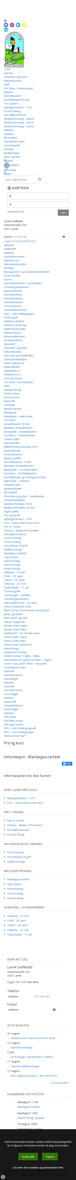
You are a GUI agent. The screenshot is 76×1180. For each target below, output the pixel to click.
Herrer (8, 686)
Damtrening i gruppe (29, 1128)
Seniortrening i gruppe (30, 1117)
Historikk (9, 405)
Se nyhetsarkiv (61, 1082)
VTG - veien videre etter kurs (22, 523)
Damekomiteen (13, 294)
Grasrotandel (12, 145)
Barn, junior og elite (16, 618)
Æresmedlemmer (14, 336)
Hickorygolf (11, 317)
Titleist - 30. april (14, 580)
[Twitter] (18, 25)
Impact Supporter (14, 621)
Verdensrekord (13, 340)
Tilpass (50, 1156)
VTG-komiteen (13, 306)
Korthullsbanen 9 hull (16, 99)
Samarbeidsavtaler (15, 264)
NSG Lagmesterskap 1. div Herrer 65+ (34, 1075)
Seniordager (11, 709)
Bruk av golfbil (12, 458)
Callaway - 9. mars (15, 572)
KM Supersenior (13, 724)
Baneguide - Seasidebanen (20, 431)
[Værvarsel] (6, 29)
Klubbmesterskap (14, 328)
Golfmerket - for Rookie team (22, 633)
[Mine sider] (5, 21)
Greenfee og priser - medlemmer (24, 496)
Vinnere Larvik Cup (15, 325)
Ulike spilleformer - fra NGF (21, 602)
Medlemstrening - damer (19, 118)
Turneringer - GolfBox (17, 595)
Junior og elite (12, 156)
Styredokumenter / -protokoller (23, 283)
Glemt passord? (15, 211)
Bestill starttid (12, 408)
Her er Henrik (12, 526)
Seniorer (9, 701)
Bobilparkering (13, 389)
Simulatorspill (12, 484)
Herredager (11, 694)
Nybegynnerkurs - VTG (18, 107)
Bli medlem (10, 137)
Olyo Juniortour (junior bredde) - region (27, 659)
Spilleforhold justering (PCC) (21, 446)
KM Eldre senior (13, 720)
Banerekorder (12, 450)
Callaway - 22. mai (14, 583)
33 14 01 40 (20, 236)
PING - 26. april (13, 576)
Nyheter (9, 245)
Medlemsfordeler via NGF (20, 507)
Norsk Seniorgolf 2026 (17, 606)
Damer (8, 671)
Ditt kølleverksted (15, 114)
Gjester (8, 73)
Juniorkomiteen (13, 290)
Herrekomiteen (13, 298)
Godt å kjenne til (14, 363)
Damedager (11, 678)
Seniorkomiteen (13, 302)
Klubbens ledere (14, 321)
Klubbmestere (12, 332)
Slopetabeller (12, 366)
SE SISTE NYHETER (23, 241)
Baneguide (10, 412)
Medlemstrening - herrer (19, 122)
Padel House (12, 393)
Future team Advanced (17, 644)
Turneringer (11, 591)
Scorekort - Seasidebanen (19, 435)
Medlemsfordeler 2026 (18, 504)
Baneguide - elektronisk (18, 416)
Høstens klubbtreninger (25, 1066)
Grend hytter (12, 397)
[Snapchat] (24, 25)
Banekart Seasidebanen (18, 427)
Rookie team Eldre (15, 629)
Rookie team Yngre (15, 625)
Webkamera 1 (13, 370)
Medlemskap (11, 153)
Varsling (8, 149)
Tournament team (15, 667)
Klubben (9, 130)
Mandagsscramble (15, 553)
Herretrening (12, 564)
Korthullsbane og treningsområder (25, 477)
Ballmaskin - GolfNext (17, 481)
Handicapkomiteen (15, 309)
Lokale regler (12, 439)
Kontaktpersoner (14, 141)
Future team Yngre (15, 637)
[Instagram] (12, 25)
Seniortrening (12, 568)
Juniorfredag (11, 648)
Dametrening (12, 561)
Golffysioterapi (13, 549)
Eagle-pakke (11, 511)
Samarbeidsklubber (15, 359)
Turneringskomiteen (16, 287)
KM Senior (10, 716)
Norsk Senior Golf (15, 735)
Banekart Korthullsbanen (19, 465)
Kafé (7, 84)
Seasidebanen (12, 95)
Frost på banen (13, 378)
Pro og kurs (11, 103)
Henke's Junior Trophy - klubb (22, 656)
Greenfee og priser (15, 76)
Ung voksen (11, 557)
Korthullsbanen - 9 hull (17, 462)
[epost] (64, 236)
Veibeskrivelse (13, 80)
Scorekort (10, 420)
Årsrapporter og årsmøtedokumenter (27, 271)
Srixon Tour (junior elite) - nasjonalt (25, 663)
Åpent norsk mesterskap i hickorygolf (27, 610)
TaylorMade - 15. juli (16, 587)
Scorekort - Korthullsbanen (20, 473)
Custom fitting (12, 538)
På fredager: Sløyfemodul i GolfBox (32, 1057)
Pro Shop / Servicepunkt (18, 88)
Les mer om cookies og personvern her (38, 1167)
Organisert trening (15, 652)
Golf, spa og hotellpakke (18, 355)
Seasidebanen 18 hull (16, 424)
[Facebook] (6, 25)
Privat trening (12, 111)
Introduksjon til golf (15, 545)
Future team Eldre (15, 640)
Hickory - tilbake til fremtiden (21, 530)
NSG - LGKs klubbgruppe (19, 313)
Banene (8, 92)
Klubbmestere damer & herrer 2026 (33, 1038)
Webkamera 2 (13, 374)
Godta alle (28, 1156)
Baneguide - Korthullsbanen (20, 469)
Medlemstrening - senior (19, 126)
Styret (7, 279)
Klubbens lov (11, 260)
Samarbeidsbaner (14, 500)
